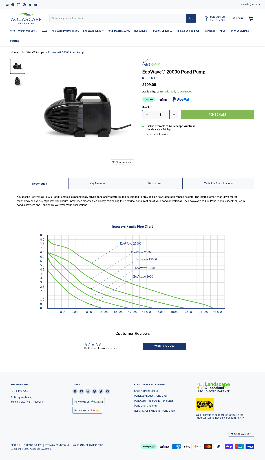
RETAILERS (209, 30)
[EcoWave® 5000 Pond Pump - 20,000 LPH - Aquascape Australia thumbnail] (17, 66)
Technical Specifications (218, 183)
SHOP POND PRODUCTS (22, 30)
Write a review (164, 346)
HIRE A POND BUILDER (188, 30)
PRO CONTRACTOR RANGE (65, 30)
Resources (154, 183)
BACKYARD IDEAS (92, 30)
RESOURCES (140, 30)
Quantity (147, 107)
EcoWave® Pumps (33, 52)
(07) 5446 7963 (217, 20)
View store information (157, 134)
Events (14, 41)
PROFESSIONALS (240, 30)
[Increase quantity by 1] (174, 114)
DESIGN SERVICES (162, 30)
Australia (249, 4)
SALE (44, 30)
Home (14, 52)
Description (39, 183)
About (223, 30)
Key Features (97, 183)
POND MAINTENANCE (119, 30)
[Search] (191, 18)
